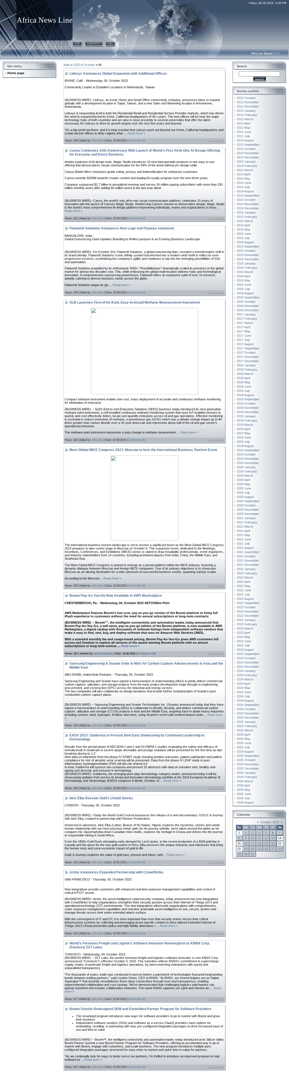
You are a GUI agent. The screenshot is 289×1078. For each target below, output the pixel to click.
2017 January (246, 314)
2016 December (248, 310)
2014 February (247, 166)
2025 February (247, 726)
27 (273, 849)
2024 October (246, 709)
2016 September (248, 297)
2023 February (247, 624)
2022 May (243, 586)
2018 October (246, 403)
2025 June (244, 743)
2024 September (248, 705)
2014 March (245, 170)
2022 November (248, 611)
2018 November (248, 407)
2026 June (244, 794)
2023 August (245, 649)
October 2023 (269, 822)
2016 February (247, 267)
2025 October (246, 760)
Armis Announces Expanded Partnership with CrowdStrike (116, 872)
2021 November (248, 560)
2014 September (248, 195)
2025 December (248, 768)
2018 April (243, 378)
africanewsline (103, 653)
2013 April (243, 123)
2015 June (244, 233)
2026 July (243, 798)
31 (252, 854)
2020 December (248, 514)
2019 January (246, 416)
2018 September (248, 399)
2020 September (248, 501)
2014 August (245, 191)
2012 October (246, 98)
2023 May (243, 637)
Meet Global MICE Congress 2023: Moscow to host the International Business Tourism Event (143, 450)
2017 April (243, 327)
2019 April (243, 429)
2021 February (247, 522)
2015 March (245, 221)
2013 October (246, 149)
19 (266, 843)
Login (110, 43)
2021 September (248, 552)
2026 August (245, 802)
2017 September (248, 348)
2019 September (248, 450)
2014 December (248, 208)
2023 (76, 64)
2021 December (248, 564)
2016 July (243, 289)
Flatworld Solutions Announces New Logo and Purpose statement (121, 228)
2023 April (243, 632)
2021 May (243, 535)
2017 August (245, 344)
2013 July (243, 136)
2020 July (243, 492)
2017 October (246, 352)
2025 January (246, 721)
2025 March (245, 730)
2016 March (245, 272)
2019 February (247, 420)
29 (239, 854)
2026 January (246, 772)
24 (252, 849)
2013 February (247, 115)
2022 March (245, 577)
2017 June (244, 335)
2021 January (246, 518)
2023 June (244, 641)
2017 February (247, 318)
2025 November (248, 764)
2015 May (243, 229)
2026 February (247, 777)
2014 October (246, 199)
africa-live (98, 140)
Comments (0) (136, 140)
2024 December (248, 717)
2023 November (248, 662)
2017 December (248, 361)
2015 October (246, 250)
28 (279, 849)
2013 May (243, 127)
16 (246, 843)
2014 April (243, 174)
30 (246, 854)
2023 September (248, 654)
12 (266, 838)
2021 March (245, 526)
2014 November (248, 204)
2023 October (246, 658)
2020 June (244, 488)
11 (259, 838)
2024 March (245, 679)
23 (246, 849)
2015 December (248, 259)
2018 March (245, 373)
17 (252, 843)
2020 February (247, 471)
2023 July (243, 645)
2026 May (243, 789)
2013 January (246, 110)
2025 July (243, 747)
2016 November (248, 306)
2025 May (243, 738)
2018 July (243, 390)
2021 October (246, 556)
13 (273, 838)
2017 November (248, 356)
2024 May (243, 688)
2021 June (244, 539)
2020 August (245, 497)
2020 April (243, 480)
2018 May (243, 382)
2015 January (246, 212)
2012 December (248, 106)
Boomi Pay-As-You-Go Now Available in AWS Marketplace (115, 596)
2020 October (246, 505)
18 (259, 843)
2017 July (243, 340)
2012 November (248, 102)
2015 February (247, 216)
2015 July (243, 238)
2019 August (245, 446)
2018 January (246, 365)
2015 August (245, 242)
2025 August (245, 751)
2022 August (245, 598)
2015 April (243, 225)
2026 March (245, 781)
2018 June (244, 386)
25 (259, 849)
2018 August (245, 395)
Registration (94, 43)
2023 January (246, 620)
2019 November (248, 458)
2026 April (243, 785)
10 (252, 838)
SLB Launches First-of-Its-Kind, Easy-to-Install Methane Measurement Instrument (134, 302)
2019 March (245, 424)
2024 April (243, 683)
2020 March (245, 475)
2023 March (245, 628)
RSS (278, 53)
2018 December (248, 412)
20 (273, 843)
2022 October (246, 607)
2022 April (243, 581)
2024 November (248, 713)
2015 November (248, 255)
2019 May (243, 433)
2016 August (245, 293)
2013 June (244, 132)
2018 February (247, 369)
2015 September (248, 246)
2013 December (248, 157)
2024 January (246, 671)
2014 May (243, 178)
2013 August (245, 140)
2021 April (243, 530)
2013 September (248, 144)
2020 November (248, 509)
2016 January (246, 263)
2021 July (243, 543)
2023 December (248, 666)
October (89, 64)
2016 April (243, 276)
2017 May (243, 331)
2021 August (245, 547)
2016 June (244, 284)
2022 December (248, 615)
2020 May (243, 484)
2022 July (243, 594)
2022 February (247, 573)
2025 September (248, 755)
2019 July (243, 441)
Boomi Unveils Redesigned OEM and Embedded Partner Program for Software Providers (140, 1009)
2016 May (243, 280)
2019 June (244, 437)
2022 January (246, 569)
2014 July (243, 187)
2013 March (245, 119)
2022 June (244, 590)
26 (266, 849)
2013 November (248, 153)
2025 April (243, 734)
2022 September (248, 603)
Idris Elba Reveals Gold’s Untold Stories (101, 798)
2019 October (246, 454)
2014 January (246, 161)
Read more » (136, 133)
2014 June (244, 182)
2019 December (248, 463)
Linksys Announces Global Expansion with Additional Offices (118, 74)
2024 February (247, 675)
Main (77, 43)
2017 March (245, 323)
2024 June (244, 692)
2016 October (246, 301)
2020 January (246, 467)
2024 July (243, 696)
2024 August (245, 700)
